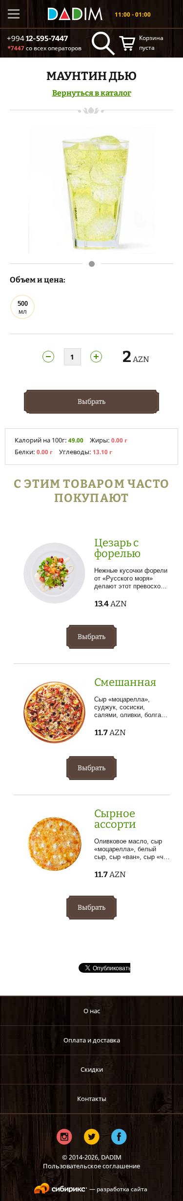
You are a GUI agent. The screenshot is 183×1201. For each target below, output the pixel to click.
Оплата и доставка (91, 1040)
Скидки (92, 1069)
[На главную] (75, 13)
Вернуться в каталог (91, 93)
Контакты (91, 1098)
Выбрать (91, 402)
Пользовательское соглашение (91, 1165)
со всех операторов (44, 48)
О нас (91, 1010)
